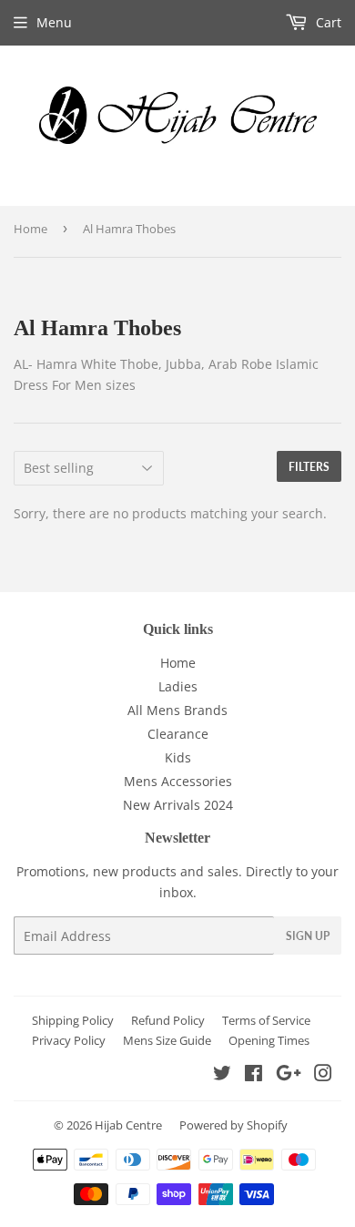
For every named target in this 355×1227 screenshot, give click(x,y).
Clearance (177, 733)
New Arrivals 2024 (178, 804)
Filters (309, 467)
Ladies (178, 686)
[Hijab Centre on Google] (288, 1075)
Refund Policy (168, 1020)
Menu (54, 22)
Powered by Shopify (233, 1125)
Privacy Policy (69, 1040)
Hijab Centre (128, 1125)
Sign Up (308, 936)
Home (30, 228)
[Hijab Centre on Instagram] (323, 1075)
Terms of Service (266, 1020)
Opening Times (268, 1040)
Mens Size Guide (167, 1040)
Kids (178, 757)
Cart (326, 22)
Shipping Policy (73, 1020)
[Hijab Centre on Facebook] (253, 1075)
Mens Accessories (178, 781)
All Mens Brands (177, 710)
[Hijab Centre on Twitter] (222, 1075)
